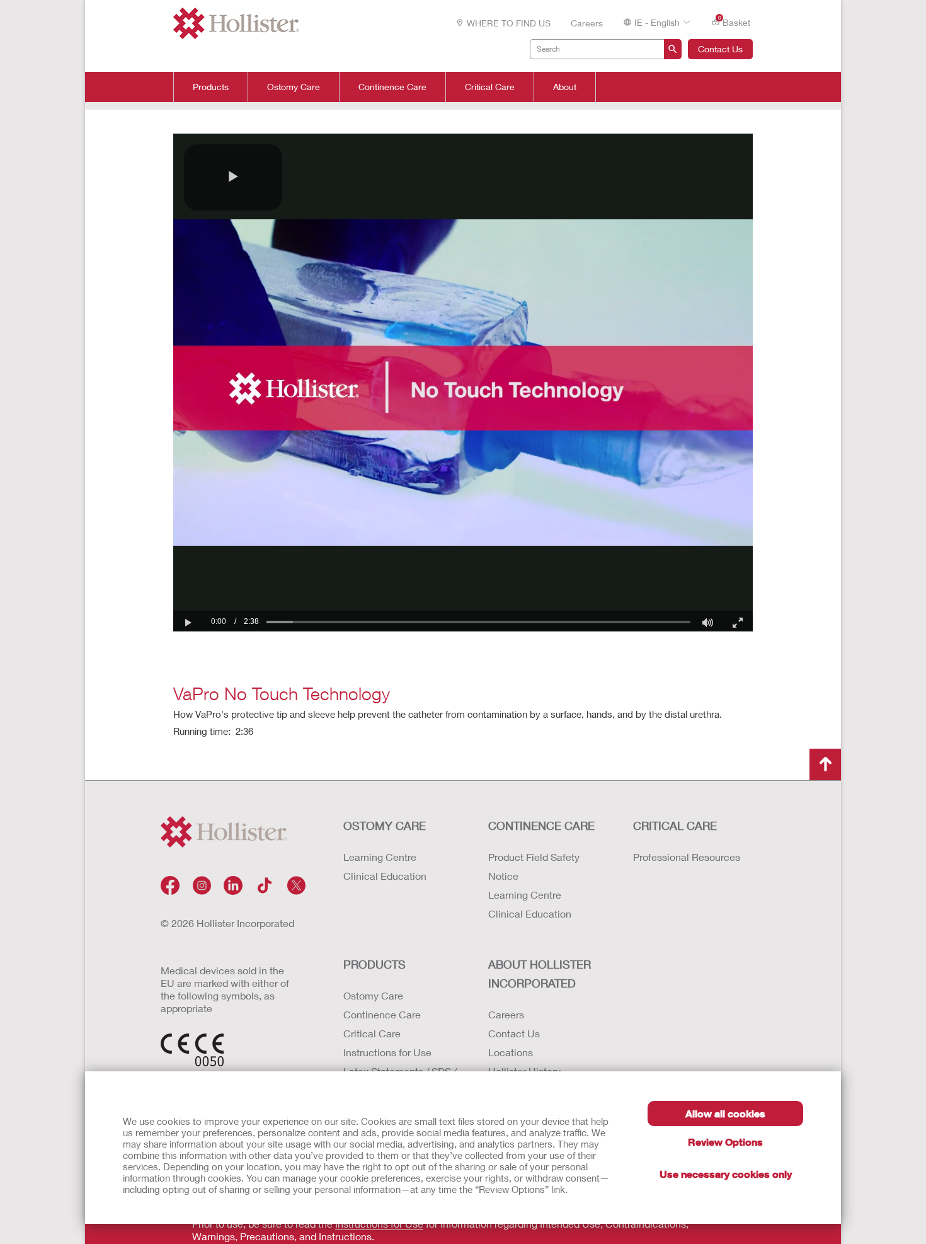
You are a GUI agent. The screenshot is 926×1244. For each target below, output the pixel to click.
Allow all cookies (725, 1113)
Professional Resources (686, 857)
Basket (734, 21)
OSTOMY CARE (384, 825)
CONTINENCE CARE (541, 825)
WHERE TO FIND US (509, 23)
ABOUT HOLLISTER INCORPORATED (539, 973)
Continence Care (392, 87)
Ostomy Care (293, 87)
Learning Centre (379, 857)
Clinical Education (384, 876)
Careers (587, 23)
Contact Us (720, 48)
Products (211, 87)
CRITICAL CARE (675, 825)
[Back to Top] (825, 764)
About (564, 87)
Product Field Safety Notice (534, 866)
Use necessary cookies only (726, 1174)
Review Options (725, 1142)
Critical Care (490, 87)
